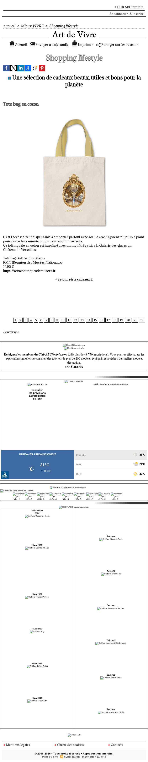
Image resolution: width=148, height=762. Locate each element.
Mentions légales (17, 745)
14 (88, 320)
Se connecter (118, 14)
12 (75, 320)
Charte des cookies (70, 745)
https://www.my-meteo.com (116, 384)
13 (82, 320)
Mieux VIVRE (32, 26)
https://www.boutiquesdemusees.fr (29, 271)
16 (101, 320)
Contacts (116, 745)
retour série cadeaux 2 (75, 279)
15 (95, 320)
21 (135, 320)
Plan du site (50, 756)
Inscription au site (94, 756)
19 (121, 320)
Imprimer (85, 45)
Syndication (72, 756)
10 (62, 320)
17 (108, 320)
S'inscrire (137, 14)
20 (128, 320)
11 (69, 320)
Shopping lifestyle (63, 26)
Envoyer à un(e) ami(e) (52, 45)
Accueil (9, 26)
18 (114, 320)
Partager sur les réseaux (120, 45)
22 (142, 320)
